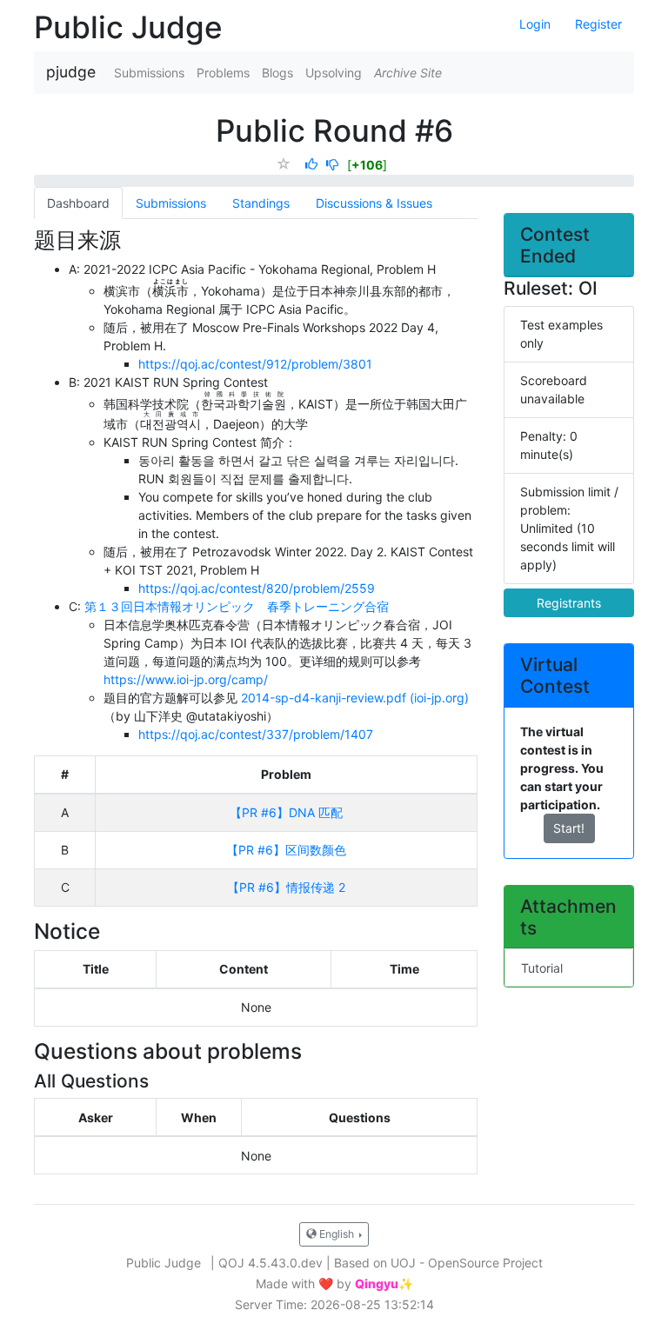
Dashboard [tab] (78, 203)
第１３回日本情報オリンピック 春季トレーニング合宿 (236, 606)
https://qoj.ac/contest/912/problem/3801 (255, 363)
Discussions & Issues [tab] (374, 203)
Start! (568, 828)
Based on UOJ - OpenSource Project (438, 1262)
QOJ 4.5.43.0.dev (270, 1262)
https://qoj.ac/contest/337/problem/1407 (255, 734)
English (337, 1233)
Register (598, 24)
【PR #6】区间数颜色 (286, 849)
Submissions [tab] (171, 203)
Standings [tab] (261, 203)
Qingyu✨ (384, 1284)
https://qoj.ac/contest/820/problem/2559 (256, 588)
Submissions (149, 72)
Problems (223, 72)
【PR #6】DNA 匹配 (286, 812)
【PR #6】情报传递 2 (286, 887)
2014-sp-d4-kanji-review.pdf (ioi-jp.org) (355, 697)
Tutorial (542, 968)
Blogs (277, 72)
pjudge (71, 72)
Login (535, 24)
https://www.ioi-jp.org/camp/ (186, 679)
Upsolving (333, 72)
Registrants (569, 602)
